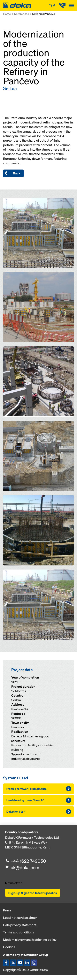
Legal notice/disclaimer (20, 917)
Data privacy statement (19, 925)
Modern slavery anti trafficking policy (29, 939)
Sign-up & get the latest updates (32, 893)
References (21, 14)
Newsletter (13, 883)
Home (7, 14)
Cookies (9, 947)
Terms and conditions (18, 932)
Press (7, 910)
